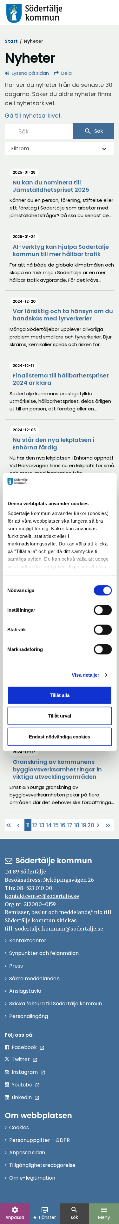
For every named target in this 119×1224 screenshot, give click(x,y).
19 (83, 825)
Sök (93, 131)
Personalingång (28, 1016)
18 (76, 825)
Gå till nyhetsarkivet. (33, 115)
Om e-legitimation (32, 1178)
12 (34, 825)
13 (41, 825)
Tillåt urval (59, 715)
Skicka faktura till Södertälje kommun (55, 1003)
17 (69, 825)
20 (90, 825)
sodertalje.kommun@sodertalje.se (59, 928)
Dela (66, 73)
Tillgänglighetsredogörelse (42, 1165)
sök (74, 1213)
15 (56, 825)
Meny (104, 1213)
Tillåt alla (59, 695)
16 (62, 825)
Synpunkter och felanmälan (44, 953)
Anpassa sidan (27, 1152)
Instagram (25, 1072)
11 (28, 826)
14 (49, 825)
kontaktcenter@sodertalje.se (42, 896)
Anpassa (14, 1213)
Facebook (24, 1047)
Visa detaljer (85, 675)
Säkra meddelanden (34, 978)
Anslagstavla (25, 991)
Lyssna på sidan (30, 73)
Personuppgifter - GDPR (39, 1140)
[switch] (103, 610)
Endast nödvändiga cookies (59, 736)
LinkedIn (22, 1097)
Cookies (19, 1127)
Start (11, 41)
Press (16, 966)
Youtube (22, 1084)
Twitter (21, 1059)
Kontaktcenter (27, 940)
